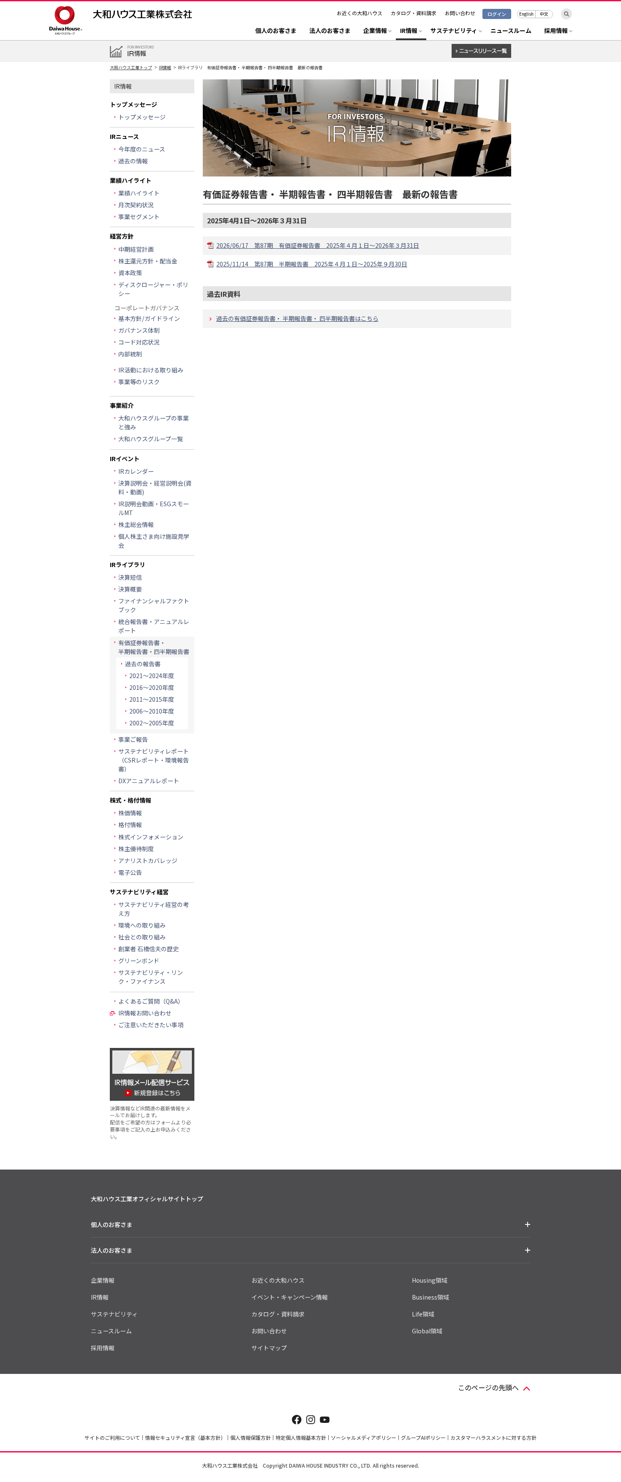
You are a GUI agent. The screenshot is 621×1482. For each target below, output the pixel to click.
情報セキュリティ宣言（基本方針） (185, 1437)
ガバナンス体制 (139, 330)
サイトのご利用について (112, 1437)
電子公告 (130, 872)
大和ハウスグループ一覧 (150, 438)
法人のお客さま (330, 31)
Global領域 (427, 1331)
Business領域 (430, 1297)
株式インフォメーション (150, 837)
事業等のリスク (139, 381)
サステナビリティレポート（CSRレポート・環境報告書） (153, 760)
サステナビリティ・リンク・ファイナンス (150, 976)
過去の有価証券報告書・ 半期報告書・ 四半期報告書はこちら (297, 318)
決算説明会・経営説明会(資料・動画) (154, 487)
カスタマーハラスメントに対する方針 (493, 1437)
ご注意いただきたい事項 (150, 1025)
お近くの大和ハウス (359, 12)
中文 (544, 14)
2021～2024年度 (151, 675)
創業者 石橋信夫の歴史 (148, 949)
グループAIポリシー (423, 1437)
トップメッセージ (142, 117)
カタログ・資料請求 (413, 12)
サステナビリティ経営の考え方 (153, 908)
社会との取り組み (142, 937)
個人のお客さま (276, 31)
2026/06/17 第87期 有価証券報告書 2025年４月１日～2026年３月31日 (317, 245)
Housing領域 (429, 1280)
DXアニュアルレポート (148, 780)
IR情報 (165, 67)
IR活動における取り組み (150, 370)
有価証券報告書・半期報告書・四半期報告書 (153, 647)
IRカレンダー (136, 471)
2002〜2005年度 (151, 723)
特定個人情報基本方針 (300, 1437)
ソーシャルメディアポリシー (363, 1437)
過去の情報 (133, 161)
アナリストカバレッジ (147, 860)
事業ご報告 (133, 739)
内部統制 (130, 354)
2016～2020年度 (151, 687)
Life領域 (423, 1314)
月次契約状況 (136, 205)
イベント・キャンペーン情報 (289, 1297)
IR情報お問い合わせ (145, 1013)
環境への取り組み (142, 925)
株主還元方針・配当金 (147, 261)
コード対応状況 (139, 342)
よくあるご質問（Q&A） (151, 1001)
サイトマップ (269, 1348)
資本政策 (130, 273)
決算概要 (130, 589)
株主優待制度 (136, 848)
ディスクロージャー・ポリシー (153, 289)
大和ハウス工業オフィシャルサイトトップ (147, 1198)
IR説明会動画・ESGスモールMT (153, 508)
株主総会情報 (136, 524)
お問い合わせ (460, 12)
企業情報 (102, 1280)
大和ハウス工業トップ (131, 67)
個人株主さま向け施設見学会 (153, 540)
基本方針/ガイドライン (149, 318)
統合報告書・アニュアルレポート (153, 626)
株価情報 (130, 813)
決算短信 (130, 577)
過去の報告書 (143, 664)
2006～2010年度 (151, 711)
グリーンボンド (138, 960)
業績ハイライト (139, 193)
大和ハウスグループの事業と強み (153, 422)
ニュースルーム (510, 31)
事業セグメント (139, 216)
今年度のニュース (141, 149)
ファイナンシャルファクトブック (153, 605)
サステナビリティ (114, 1314)
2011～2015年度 (151, 699)
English (526, 14)
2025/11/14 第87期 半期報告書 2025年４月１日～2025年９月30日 (311, 264)
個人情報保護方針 (250, 1437)
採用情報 (102, 1348)
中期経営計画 (136, 249)
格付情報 (130, 824)
